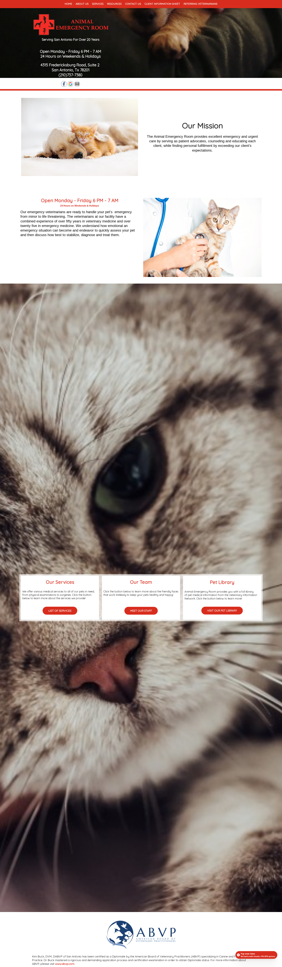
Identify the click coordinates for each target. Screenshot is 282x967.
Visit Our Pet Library (222, 610)
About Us (82, 3)
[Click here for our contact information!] (77, 83)
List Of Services (59, 610)
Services (98, 3)
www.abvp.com (64, 964)
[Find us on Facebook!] (64, 83)
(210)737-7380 (70, 74)
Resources (114, 3)
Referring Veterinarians (200, 3)
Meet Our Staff (141, 610)
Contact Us (133, 3)
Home (68, 3)
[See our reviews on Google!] (70, 83)
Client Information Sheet (162, 3)
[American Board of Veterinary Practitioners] (141, 934)
